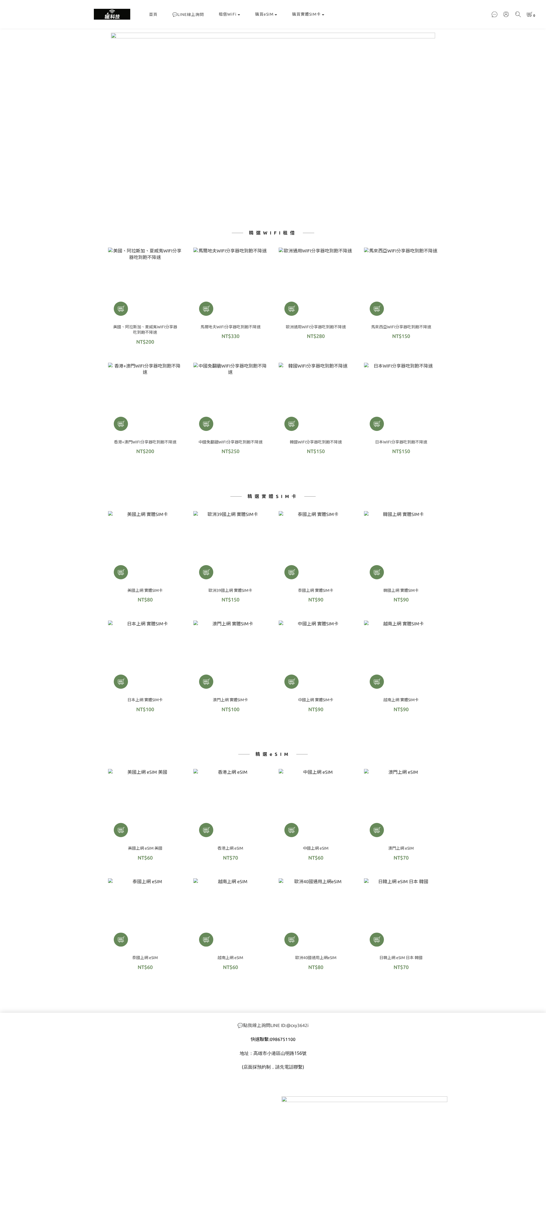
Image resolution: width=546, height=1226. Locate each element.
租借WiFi (228, 14)
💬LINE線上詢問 (188, 14)
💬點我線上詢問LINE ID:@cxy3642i (273, 1025)
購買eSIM (264, 14)
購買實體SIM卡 (306, 14)
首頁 (153, 14)
